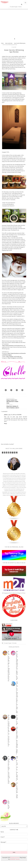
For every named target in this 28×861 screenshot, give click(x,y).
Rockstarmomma (14, 857)
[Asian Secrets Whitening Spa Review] (17, 390)
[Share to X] (6, 390)
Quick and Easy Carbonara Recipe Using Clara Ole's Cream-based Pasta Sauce (9, 730)
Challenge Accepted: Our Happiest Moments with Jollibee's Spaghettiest (17, 740)
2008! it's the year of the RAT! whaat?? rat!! (17, 790)
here (17, 342)
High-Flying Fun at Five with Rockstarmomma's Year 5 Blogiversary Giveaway (17, 665)
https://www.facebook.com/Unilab (11, 345)
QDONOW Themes (14, 859)
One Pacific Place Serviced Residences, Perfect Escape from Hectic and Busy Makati (17, 697)
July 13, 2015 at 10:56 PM (14, 414)
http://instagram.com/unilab (15, 358)
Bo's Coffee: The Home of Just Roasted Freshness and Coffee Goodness (9, 770)
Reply (5, 423)
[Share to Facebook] (11, 390)
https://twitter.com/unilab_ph (13, 356)
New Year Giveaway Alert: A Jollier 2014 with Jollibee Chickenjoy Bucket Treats (9, 666)
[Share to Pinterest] (22, 390)
